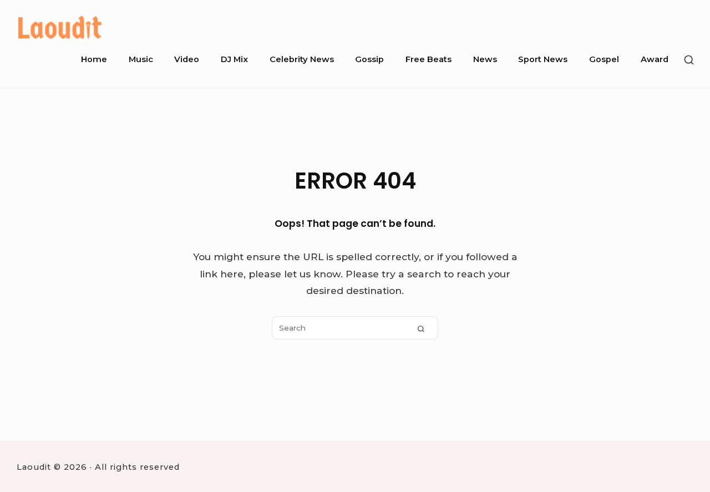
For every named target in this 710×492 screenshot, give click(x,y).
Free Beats (428, 59)
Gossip (369, 59)
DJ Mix (234, 59)
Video (186, 59)
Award (654, 59)
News (485, 59)
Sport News (542, 59)
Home (94, 59)
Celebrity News (302, 59)
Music (141, 59)
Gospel (604, 59)
